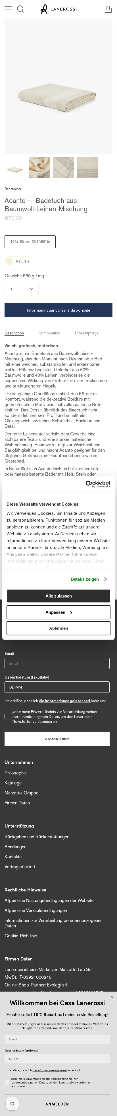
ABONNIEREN (57, 738)
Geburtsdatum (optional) (21, 1050)
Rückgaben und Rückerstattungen (37, 836)
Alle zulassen (58, 596)
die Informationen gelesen (50, 1070)
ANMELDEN (57, 1104)
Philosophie (16, 773)
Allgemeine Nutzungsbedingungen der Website (49, 900)
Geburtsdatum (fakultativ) (27, 677)
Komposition (49, 333)
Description (14, 333)
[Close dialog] (112, 997)
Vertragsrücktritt (20, 866)
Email (9, 653)
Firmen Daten (17, 803)
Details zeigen (85, 579)
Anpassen (55, 612)
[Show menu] (9, 9)
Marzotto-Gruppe (21, 793)
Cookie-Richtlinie (21, 936)
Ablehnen (58, 628)
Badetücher (13, 189)
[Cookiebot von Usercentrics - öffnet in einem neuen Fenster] (85, 484)
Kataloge (13, 783)
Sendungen (15, 846)
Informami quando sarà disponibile (58, 310)
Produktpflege (87, 333)
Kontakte (13, 856)
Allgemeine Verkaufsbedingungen (36, 910)
